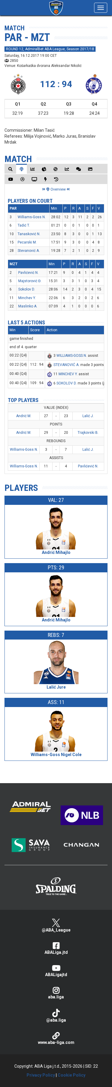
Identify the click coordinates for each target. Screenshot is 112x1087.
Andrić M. (23, 416)
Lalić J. (88, 416)
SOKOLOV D (66, 383)
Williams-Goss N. (32, 217)
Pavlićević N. (28, 273)
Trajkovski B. (88, 433)
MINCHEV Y (68, 374)
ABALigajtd (56, 974)
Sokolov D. (26, 289)
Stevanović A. (29, 251)
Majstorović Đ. (30, 281)
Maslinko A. (27, 306)
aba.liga (56, 997)
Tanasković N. (29, 234)
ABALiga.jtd (56, 952)
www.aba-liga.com (56, 1042)
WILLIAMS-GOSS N (71, 356)
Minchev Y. (27, 298)
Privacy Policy (41, 1075)
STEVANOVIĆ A (66, 365)
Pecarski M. (27, 242)
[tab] (10, 169)
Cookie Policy (71, 1075)
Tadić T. (24, 225)
